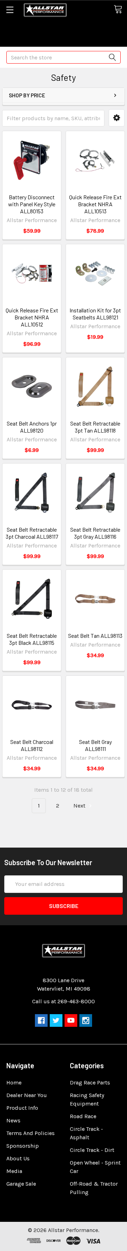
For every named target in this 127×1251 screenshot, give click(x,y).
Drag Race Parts (90, 1082)
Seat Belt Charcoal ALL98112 (31, 745)
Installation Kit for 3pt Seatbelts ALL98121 (95, 313)
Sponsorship (22, 1145)
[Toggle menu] (9, 9)
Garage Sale (21, 1183)
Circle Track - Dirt (92, 1150)
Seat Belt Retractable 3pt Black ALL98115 (32, 639)
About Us (18, 1158)
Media (14, 1171)
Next (80, 805)
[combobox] (63, 57)
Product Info (22, 1107)
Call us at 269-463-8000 (63, 1001)
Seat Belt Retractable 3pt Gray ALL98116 (95, 533)
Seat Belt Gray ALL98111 (95, 745)
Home (14, 1082)
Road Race (83, 1116)
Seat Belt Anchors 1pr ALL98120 (32, 427)
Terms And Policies (30, 1133)
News (13, 1120)
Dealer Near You (26, 1095)
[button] (117, 118)
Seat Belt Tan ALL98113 (95, 635)
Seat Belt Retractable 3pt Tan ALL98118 (95, 427)
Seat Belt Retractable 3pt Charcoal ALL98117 (32, 533)
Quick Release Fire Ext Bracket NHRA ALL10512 (32, 317)
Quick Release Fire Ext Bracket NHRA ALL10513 (95, 204)
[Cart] (120, 9)
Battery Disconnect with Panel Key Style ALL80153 (31, 204)
